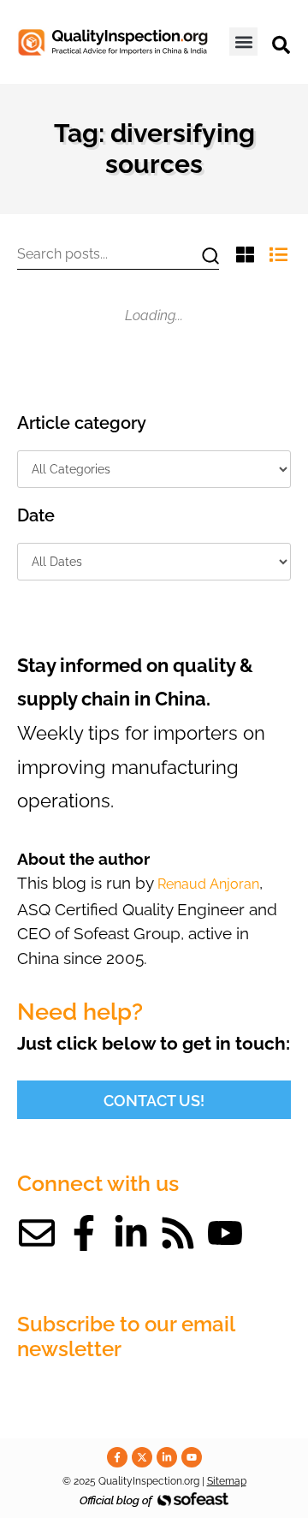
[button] (243, 41)
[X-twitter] (142, 1457)
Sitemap (226, 1481)
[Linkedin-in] (131, 1233)
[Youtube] (225, 1233)
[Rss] (178, 1233)
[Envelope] (36, 1233)
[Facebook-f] (84, 1233)
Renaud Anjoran (208, 884)
